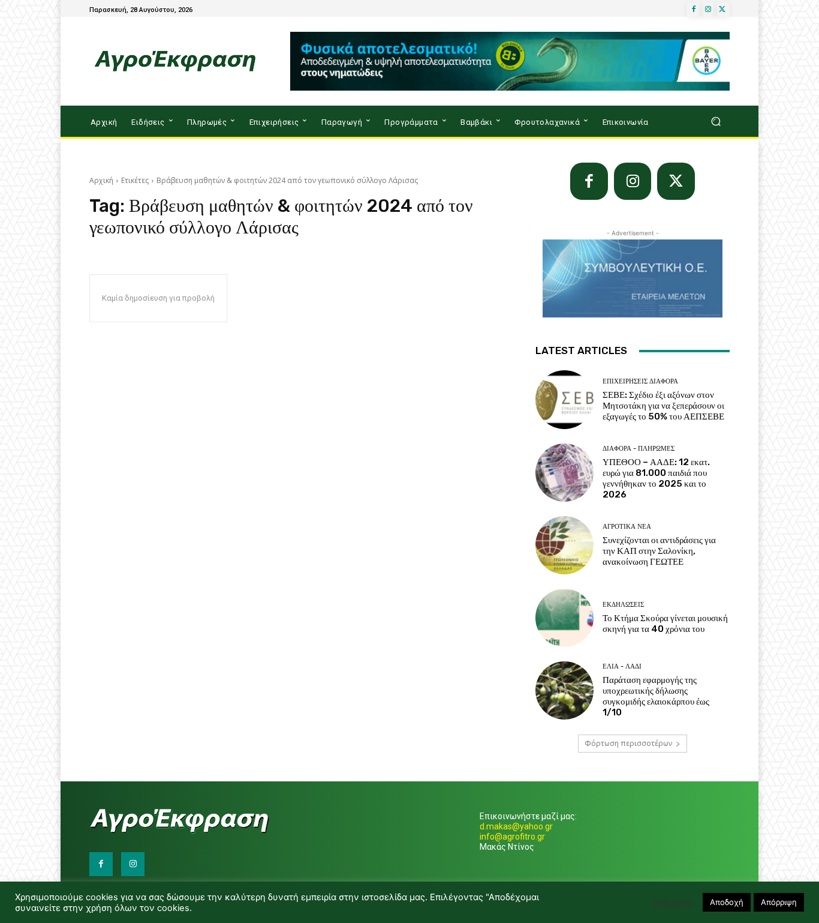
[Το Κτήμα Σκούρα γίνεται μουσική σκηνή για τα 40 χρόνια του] (564, 618)
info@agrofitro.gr (512, 836)
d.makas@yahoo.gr (516, 826)
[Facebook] (693, 9)
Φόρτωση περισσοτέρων (628, 743)
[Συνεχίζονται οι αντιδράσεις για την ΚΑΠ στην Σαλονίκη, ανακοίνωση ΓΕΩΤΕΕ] (564, 545)
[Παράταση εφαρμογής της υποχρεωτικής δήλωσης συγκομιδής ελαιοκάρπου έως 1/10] (564, 690)
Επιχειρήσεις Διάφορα (640, 381)
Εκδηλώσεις (623, 604)
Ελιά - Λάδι (622, 666)
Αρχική (101, 180)
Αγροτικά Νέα (627, 526)
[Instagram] (708, 9)
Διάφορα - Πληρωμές (639, 448)
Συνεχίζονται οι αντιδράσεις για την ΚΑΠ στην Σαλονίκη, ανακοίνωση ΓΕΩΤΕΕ (659, 551)
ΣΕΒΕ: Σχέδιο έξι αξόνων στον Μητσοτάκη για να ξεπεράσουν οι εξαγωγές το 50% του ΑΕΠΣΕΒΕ (663, 405)
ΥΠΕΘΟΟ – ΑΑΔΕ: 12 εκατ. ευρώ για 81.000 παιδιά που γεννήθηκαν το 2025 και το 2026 (656, 478)
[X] (722, 9)
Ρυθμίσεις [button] (673, 902)
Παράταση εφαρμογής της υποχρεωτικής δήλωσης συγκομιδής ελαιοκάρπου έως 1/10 (656, 696)
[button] (715, 121)
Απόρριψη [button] (779, 902)
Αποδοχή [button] (726, 902)
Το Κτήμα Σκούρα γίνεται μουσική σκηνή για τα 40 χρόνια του (665, 623)
